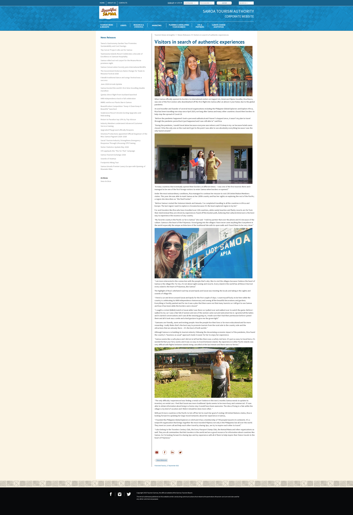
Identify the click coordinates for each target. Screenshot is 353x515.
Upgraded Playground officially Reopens (117, 130)
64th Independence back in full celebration (118, 98)
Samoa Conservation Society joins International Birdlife (123, 67)
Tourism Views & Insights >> (166, 35)
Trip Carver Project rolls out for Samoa (116, 50)
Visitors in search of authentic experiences (211, 35)
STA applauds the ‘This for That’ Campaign (118, 151)
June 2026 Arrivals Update (111, 84)
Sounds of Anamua (108, 158)
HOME (102, 3)
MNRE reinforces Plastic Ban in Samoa (116, 102)
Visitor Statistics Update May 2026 (115, 147)
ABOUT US (112, 3)
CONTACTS (123, 3)
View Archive (106, 181)
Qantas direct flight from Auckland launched (119, 94)
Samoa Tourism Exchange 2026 (113, 155)
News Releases (184, 35)
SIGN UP (171, 3)
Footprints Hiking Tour (110, 162)
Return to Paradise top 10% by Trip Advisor (118, 119)
